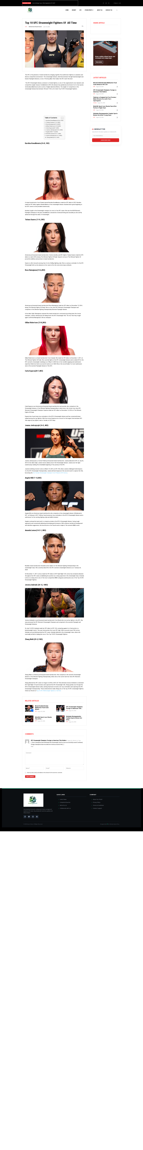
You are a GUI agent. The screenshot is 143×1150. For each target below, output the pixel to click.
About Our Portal (97, 799)
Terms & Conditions (98, 805)
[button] (116, 10)
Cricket (95, 102)
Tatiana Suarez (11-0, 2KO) (53, 122)
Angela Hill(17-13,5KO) (52, 131)
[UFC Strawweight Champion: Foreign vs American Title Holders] (60, 708)
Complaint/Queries (65, 802)
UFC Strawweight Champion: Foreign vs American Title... (74, 707)
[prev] (74, 3)
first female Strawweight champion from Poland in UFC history (50, 473)
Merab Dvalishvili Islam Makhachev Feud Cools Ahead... (42, 707)
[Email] (106, 28)
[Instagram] (106, 3)
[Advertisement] (54, 103)
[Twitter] (109, 3)
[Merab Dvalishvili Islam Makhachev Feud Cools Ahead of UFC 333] (29, 708)
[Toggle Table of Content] (61, 118)
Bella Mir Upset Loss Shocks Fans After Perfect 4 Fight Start (105, 107)
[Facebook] (103, 3)
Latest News (63, 799)
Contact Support (97, 808)
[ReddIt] (102, 28)
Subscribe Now (105, 140)
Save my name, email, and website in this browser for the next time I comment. (44, 772)
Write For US (63, 805)
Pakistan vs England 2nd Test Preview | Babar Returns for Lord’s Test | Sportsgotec (104, 98)
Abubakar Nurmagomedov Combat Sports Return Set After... (74, 718)
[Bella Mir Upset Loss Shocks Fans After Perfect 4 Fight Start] (29, 719)
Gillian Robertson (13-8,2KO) (53, 126)
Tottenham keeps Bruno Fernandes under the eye (42, 3)
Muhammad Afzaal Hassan (35, 26)
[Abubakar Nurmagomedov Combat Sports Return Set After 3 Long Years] (60, 719)
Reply (32, 746)
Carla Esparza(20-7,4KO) (52, 128)
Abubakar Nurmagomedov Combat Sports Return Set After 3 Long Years (105, 114)
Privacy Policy (96, 802)
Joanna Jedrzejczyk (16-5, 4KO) (54, 130)
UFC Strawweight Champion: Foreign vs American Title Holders (49, 740)
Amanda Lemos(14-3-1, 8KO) (53, 133)
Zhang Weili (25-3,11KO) (53, 137)
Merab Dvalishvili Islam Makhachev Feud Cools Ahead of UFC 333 (105, 83)
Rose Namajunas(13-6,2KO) (53, 124)
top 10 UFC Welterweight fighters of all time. (49, 690)
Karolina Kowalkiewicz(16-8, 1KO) (54, 120)
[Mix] (110, 28)
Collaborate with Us (65, 808)
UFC (26, 26)
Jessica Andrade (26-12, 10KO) (54, 135)
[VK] (114, 28)
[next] (77, 3)
